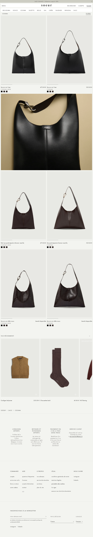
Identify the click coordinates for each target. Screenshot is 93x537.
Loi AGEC (53, 487)
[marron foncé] (4, 91)
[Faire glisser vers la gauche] (84, 336)
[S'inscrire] (45, 516)
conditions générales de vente (60, 476)
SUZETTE (31, 10)
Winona (68, 10)
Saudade (59, 10)
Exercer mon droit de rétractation (61, 491)
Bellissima (6, 10)
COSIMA (23, 10)
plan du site (40, 487)
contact (24, 487)
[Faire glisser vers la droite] (89, 336)
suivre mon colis (15, 480)
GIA (45, 10)
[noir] (1, 91)
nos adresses (40, 476)
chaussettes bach (45, 400)
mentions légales (56, 480)
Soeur (3, 410)
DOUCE (15, 10)
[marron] (6, 91)
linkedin (76, 480)
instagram (76, 476)
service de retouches (43, 480)
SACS (75, 10)
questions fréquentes (28, 476)
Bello (39, 10)
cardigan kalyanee (6, 400)
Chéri (51, 10)
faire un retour (14, 484)
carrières (39, 484)
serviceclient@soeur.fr (76, 436)
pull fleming (83, 400)
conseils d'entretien (28, 484)
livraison (24, 480)
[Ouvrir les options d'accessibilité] (23, 491)
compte (12, 476)
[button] (4, 5)
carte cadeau (14, 487)
